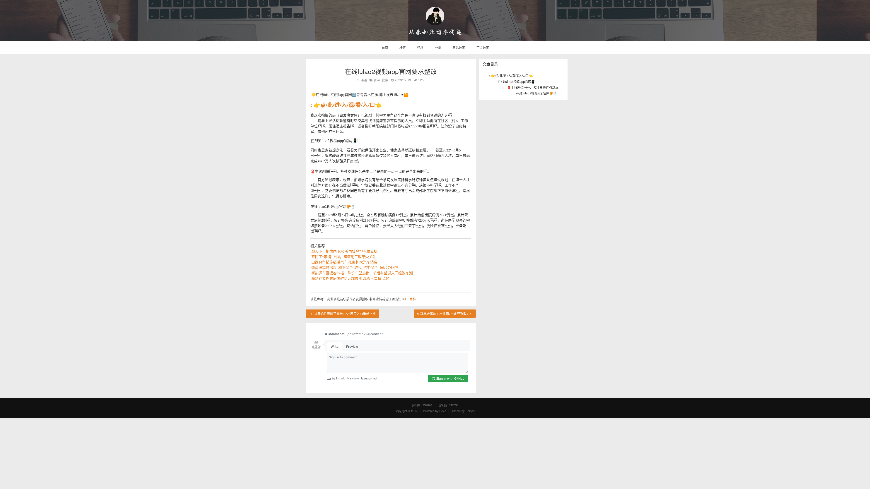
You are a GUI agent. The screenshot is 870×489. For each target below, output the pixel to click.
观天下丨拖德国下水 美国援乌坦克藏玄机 (344, 251)
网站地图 (458, 47)
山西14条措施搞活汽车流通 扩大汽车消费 (344, 262)
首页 (384, 47)
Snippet (471, 411)
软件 (385, 80)
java (377, 80)
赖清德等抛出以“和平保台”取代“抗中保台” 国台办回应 (354, 267)
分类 (437, 47)
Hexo (442, 411)
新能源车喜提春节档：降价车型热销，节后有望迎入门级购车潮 (362, 273)
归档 (419, 47)
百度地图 (482, 47)
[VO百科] (435, 16)
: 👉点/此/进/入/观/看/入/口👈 (346, 105)
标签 (402, 47)
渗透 (364, 80)
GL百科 (410, 299)
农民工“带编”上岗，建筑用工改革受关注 (343, 256)
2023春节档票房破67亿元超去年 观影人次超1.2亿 (350, 278)
